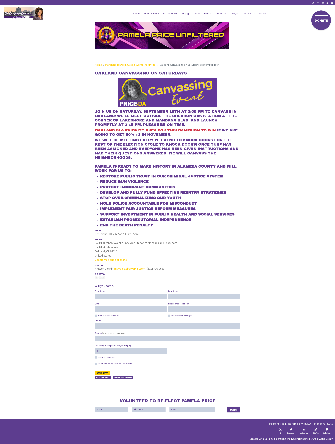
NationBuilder (272, 439)
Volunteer (222, 13)
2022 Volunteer (103, 377)
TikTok (316, 433)
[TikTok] (327, 3)
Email (97, 303)
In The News (170, 13)
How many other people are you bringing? (113, 345)
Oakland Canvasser (123, 377)
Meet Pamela (151, 13)
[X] (313, 3)
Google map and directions (111, 260)
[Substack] (332, 2)
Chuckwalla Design (322, 439)
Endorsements (203, 13)
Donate (321, 20)
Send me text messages (181, 315)
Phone (98, 320)
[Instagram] (322, 3)
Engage (186, 13)
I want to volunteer (106, 357)
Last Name (173, 291)
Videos (263, 13)
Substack (327, 433)
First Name (100, 291)
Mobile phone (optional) (179, 303)
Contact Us (248, 13)
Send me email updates (108, 315)
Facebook (291, 433)
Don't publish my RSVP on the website (115, 363)
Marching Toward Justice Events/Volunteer (130, 65)
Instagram (304, 433)
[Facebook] (318, 3)
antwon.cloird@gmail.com (129, 269)
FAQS (235, 13)
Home (136, 13)
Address (110, 333)
